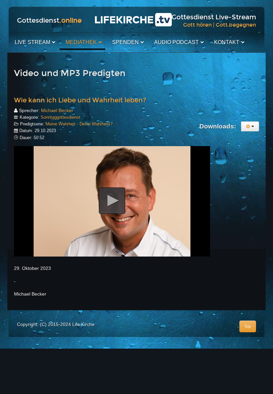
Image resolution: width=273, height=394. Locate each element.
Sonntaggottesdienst (60, 117)
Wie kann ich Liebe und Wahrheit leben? (80, 100)
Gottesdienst (49, 20)
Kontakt (226, 42)
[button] (112, 201)
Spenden (125, 42)
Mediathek (81, 42)
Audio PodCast (176, 42)
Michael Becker (57, 110)
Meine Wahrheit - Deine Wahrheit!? (79, 123)
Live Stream (32, 42)
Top (247, 326)
